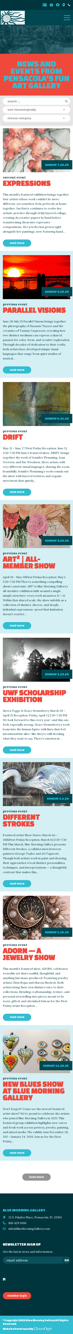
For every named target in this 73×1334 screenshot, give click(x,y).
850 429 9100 (69, 5)
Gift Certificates (51, 5)
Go (66, 1260)
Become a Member (44, 5)
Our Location (63, 5)
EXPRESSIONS (27, 183)
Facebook (58, 5)
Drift (13, 437)
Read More (17, 243)
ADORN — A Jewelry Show (29, 953)
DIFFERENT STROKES (21, 820)
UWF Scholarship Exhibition (34, 695)
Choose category (19, 118)
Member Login (17, 1296)
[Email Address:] (36, 1260)
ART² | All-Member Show (29, 562)
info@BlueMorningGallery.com (29, 1228)
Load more (36, 1177)
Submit (67, 101)
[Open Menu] (67, 17)
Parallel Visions (34, 310)
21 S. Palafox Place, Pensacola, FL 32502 (35, 1217)
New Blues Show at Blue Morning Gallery (34, 1091)
